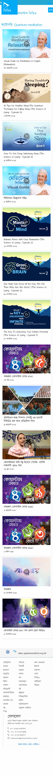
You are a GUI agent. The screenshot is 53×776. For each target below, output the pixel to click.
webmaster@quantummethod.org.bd (24, 738)
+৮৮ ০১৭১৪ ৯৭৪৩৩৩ (18, 728)
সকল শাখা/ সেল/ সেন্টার (28, 744)
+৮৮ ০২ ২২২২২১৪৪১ (18, 731)
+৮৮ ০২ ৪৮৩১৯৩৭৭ (18, 735)
